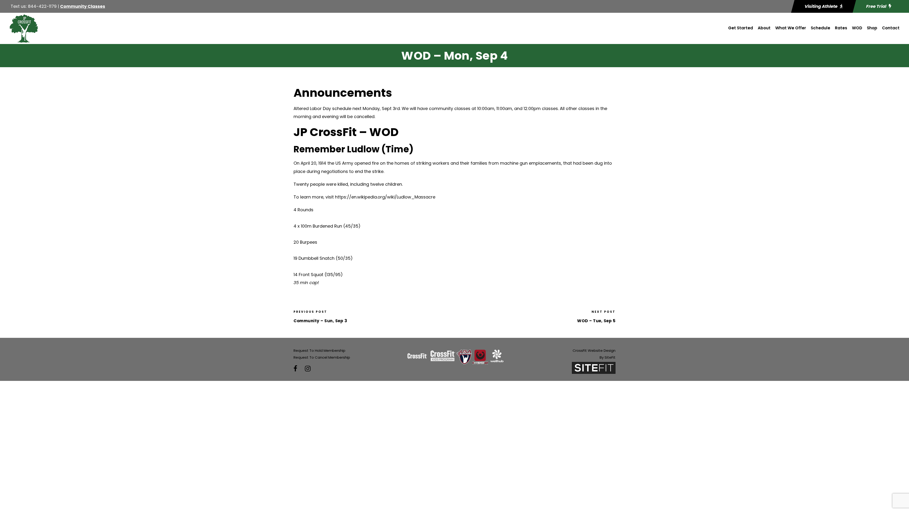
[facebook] (295, 368)
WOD (857, 28)
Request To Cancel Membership (322, 357)
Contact (891, 28)
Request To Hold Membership (319, 350)
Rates (841, 28)
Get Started (740, 28)
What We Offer (790, 28)
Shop (872, 28)
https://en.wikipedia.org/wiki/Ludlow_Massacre (385, 197)
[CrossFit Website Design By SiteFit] (593, 367)
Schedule (820, 28)
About (764, 28)
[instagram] (308, 368)
